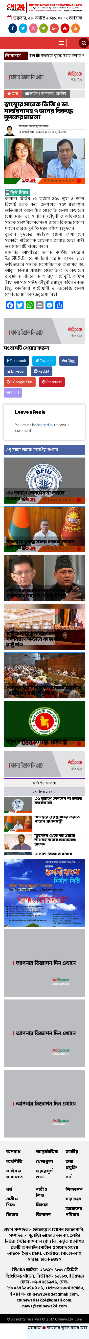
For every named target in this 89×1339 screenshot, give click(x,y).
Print (14, 392)
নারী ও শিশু (12, 1202)
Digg (71, 361)
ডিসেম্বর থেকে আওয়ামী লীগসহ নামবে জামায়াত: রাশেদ (55, 840)
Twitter (46, 361)
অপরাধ (13, 1151)
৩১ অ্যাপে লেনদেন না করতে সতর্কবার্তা (35, 495)
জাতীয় (61, 94)
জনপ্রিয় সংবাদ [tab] (44, 792)
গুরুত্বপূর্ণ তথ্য (44, 1174)
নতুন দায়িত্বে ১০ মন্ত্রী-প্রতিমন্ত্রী (37, 741)
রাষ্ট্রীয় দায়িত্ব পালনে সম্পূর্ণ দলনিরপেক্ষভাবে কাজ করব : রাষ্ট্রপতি (36, 639)
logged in (45, 425)
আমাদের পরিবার (74, 1211)
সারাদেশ (73, 1199)
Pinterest (53, 382)
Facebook (17, 361)
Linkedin (17, 371)
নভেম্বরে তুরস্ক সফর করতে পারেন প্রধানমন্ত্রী (40, 544)
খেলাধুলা (44, 1161)
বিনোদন (43, 1214)
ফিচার (12, 1214)
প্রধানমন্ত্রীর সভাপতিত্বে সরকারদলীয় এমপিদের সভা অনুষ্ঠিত (43, 690)
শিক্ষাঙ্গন (74, 1189)
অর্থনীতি (14, 1161)
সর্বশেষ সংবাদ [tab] (44, 783)
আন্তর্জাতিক (47, 1151)
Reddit (43, 371)
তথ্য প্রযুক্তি (71, 1164)
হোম (14, 94)
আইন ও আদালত (41, 94)
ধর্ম (68, 1177)
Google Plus (22, 382)
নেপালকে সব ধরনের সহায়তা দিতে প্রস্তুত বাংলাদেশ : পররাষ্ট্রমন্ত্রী (41, 593)
